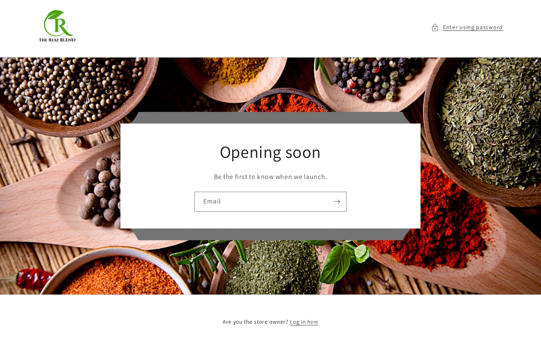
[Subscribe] (337, 202)
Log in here (304, 321)
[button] (467, 27)
